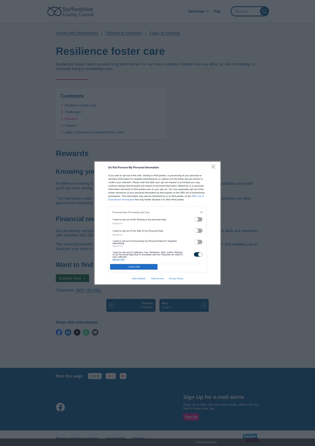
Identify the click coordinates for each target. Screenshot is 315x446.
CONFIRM (134, 267)
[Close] (214, 168)
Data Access (157, 278)
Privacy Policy (176, 278)
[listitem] (157, 212)
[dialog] (157, 223)
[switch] (198, 219)
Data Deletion (139, 278)
